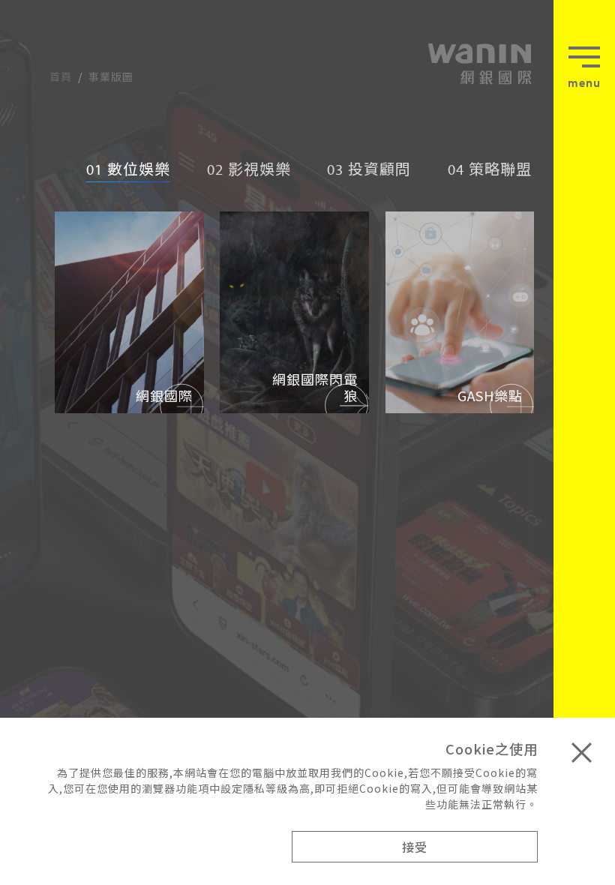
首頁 (61, 76)
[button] (584, 72)
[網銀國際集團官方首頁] (478, 64)
